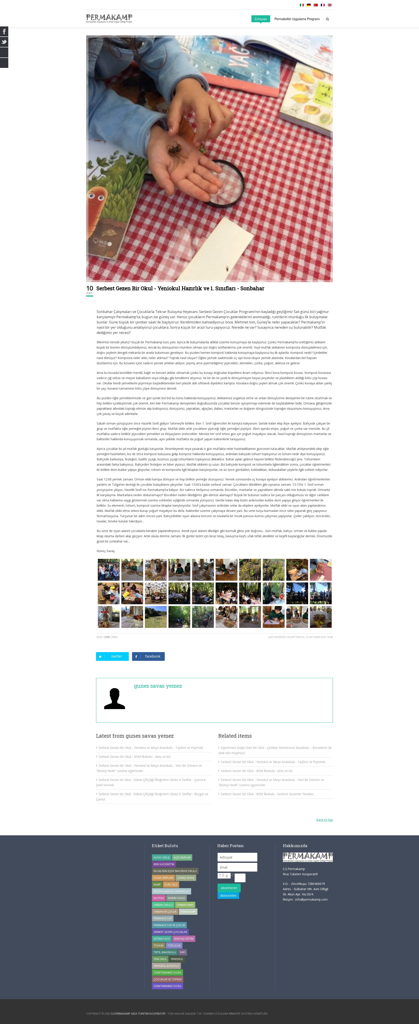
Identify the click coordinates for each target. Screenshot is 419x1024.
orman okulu (163, 905)
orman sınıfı (185, 905)
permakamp (188, 911)
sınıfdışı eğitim (184, 939)
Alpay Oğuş (162, 857)
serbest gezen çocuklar (170, 932)
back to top (325, 820)
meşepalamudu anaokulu (171, 891)
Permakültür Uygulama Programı (297, 19)
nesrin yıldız (176, 898)
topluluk (174, 945)
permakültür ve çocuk (169, 925)
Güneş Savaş (185, 878)
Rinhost (234, 1013)
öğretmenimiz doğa (167, 986)
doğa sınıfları (163, 878)
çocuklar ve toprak (168, 979)
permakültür (163, 918)
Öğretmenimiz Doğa (167, 972)
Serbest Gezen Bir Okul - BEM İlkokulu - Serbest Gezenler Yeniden (267, 794)
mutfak (159, 898)
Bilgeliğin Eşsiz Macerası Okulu (175, 871)
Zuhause (261, 19)
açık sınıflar (182, 857)
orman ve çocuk (165, 911)
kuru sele (171, 884)
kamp (157, 884)
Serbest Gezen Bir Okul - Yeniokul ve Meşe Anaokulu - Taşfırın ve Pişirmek (151, 748)
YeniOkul (177, 959)
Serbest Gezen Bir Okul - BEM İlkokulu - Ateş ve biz (134, 757)
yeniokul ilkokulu (166, 966)
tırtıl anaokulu (165, 952)
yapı (182, 952)
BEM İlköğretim (164, 864)
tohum (158, 945)
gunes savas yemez (158, 685)
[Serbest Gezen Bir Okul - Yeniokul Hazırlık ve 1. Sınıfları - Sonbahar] (209, 158)
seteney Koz (162, 939)
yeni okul (160, 959)
